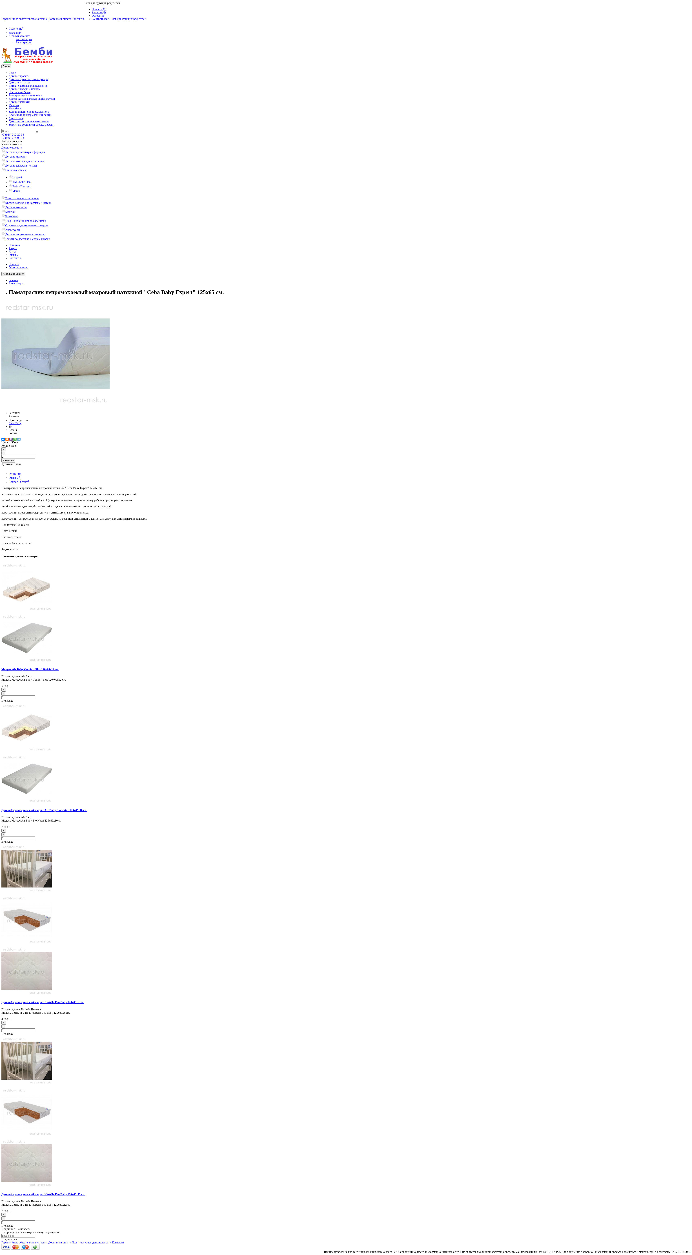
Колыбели (15, 108)
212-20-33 (12, 134)
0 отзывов (14, 416)
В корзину (8, 460)
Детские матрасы (19, 82)
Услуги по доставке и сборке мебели (31, 124)
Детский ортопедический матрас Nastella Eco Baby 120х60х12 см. (43, 1194)
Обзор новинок (18, 267)
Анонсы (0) (99, 12)
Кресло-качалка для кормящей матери (32, 98)
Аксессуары (16, 118)
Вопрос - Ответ (19, 481)
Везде (12, 72)
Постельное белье (19, 92)
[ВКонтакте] (3, 439)
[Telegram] (19, 439)
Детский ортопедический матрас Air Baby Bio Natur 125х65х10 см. (44, 810)
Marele (16, 190)
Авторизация (24, 39)
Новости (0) (99, 9)
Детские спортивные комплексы (29, 121)
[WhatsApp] (15, 439)
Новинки (14, 245)
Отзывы (14, 254)
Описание (15, 473)
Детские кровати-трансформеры (28, 79)
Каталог (11, 144)
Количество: (9, 445)
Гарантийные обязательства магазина (24, 18)
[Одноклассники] (7, 439)
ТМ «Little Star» (22, 181)
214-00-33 (12, 137)
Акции (13, 248)
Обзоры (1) (98, 15)
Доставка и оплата (59, 18)
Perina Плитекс (21, 186)
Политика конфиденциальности (91, 1242)
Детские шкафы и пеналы (24, 88)
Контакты (78, 18)
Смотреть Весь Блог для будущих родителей (119, 18)
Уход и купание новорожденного (29, 111)
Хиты (12, 251)
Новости (14, 264)
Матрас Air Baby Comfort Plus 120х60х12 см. (30, 669)
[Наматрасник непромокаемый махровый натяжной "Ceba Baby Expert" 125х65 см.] (55, 406)
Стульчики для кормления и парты (30, 114)
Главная (13, 280)
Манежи (14, 105)
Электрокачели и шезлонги (25, 95)
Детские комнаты (19, 101)
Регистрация (23, 42)
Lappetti (17, 177)
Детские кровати (19, 76)
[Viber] (11, 439)
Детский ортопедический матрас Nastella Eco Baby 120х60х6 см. (42, 1002)
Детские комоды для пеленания (28, 85)
